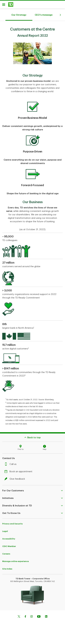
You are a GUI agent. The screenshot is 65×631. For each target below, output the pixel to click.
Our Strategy (18, 15)
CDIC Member (9, 546)
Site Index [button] (7, 569)
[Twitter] (19, 617)
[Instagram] (31, 617)
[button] (32, 490)
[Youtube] (39, 617)
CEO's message (43, 15)
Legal (5, 531)
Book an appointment (21, 471)
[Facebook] (25, 617)
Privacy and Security (12, 524)
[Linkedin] (46, 617)
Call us (13, 464)
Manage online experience (15, 561)
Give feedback (17, 479)
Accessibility (8, 539)
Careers (6, 554)
